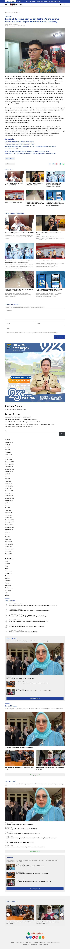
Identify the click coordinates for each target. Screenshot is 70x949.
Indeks (12, 942)
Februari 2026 (9, 457)
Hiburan (7, 568)
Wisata (7, 595)
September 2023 (9, 527)
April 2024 (8, 510)
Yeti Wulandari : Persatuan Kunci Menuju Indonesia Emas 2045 (22, 422)
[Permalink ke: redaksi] (6, 25)
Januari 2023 (8, 546)
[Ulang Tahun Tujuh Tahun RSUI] (14, 195)
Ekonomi (7, 563)
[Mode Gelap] (61, 4)
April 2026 (8, 452)
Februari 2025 (9, 486)
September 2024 (9, 498)
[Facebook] (27, 937)
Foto (6, 566)
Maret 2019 (8, 554)
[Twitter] (30, 937)
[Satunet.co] (15, 4)
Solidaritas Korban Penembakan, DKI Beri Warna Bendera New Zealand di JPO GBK (33, 605)
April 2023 (8, 539)
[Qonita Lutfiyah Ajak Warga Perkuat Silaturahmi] (35, 659)
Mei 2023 (7, 537)
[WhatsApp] (40, 937)
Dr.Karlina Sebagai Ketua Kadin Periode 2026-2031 (19, 141)
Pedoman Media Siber (53, 942)
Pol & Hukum (9, 588)
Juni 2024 (7, 505)
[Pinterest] (33, 937)
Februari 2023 (9, 544)
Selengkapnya (34, 698)
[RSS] (43, 937)
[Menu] (6, 4)
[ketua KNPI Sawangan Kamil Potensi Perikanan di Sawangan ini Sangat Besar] (35, 195)
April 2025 (8, 481)
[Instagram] (36, 937)
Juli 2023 (7, 532)
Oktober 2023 (9, 525)
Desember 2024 (9, 491)
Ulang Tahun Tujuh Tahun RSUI (13, 149)
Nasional (7, 576)
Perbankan (8, 585)
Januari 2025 (8, 488)
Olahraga (7, 578)
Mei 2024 (7, 508)
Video (6, 593)
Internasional (8, 571)
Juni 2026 (7, 447)
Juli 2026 (7, 445)
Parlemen (7, 580)
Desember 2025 (9, 462)
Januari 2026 (8, 459)
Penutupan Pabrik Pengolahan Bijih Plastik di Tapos (19, 144)
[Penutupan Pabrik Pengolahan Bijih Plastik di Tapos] (35, 176)
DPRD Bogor (16, 24)
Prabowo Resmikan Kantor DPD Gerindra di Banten (23, 632)
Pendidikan (8, 583)
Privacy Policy (27, 942)
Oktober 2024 (9, 495)
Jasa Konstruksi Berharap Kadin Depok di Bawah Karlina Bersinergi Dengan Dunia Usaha (29, 424)
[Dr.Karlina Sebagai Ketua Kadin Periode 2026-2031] (14, 176)
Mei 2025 (7, 478)
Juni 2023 (7, 534)
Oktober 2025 (9, 466)
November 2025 (9, 464)
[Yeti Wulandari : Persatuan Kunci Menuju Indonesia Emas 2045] (10, 692)
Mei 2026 (7, 449)
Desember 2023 (9, 520)
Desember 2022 (9, 549)
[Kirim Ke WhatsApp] (63, 164)
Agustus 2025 (9, 471)
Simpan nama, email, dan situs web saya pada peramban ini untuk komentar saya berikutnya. (32, 332)
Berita (7, 561)
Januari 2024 (8, 517)
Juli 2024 (7, 503)
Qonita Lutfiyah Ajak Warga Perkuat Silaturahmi (18, 417)
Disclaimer (42, 942)
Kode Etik (19, 942)
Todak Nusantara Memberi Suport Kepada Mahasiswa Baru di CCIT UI (25, 847)
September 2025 (9, 469)
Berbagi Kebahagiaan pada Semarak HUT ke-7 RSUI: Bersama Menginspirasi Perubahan (30, 146)
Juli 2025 (7, 474)
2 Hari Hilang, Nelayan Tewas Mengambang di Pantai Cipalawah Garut (29, 621)
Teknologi (8, 590)
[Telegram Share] (60, 164)
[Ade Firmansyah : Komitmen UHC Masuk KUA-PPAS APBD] (10, 684)
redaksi (10, 24)
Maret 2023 (8, 542)
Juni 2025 (7, 476)
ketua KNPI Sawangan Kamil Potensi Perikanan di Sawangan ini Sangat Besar (27, 151)
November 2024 (9, 493)
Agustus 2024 (9, 500)
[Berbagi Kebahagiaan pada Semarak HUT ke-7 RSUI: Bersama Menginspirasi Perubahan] (55, 176)
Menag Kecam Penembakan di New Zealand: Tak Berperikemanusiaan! (29, 610)
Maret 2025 (8, 483)
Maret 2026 (8, 454)
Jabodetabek (8, 16)
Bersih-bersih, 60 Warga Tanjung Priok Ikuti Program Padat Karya (28, 616)
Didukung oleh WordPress (29, 944)
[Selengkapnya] (63, 902)
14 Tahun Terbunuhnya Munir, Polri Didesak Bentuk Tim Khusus (26, 626)
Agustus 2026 (9, 442)
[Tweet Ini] (53, 164)
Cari (6, 431)
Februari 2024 (9, 515)
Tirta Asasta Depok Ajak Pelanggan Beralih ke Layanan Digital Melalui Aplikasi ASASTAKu (30, 153)
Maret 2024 (8, 512)
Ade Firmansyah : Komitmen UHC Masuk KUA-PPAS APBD (18, 1)
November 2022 (9, 551)
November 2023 (9, 522)
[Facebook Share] (50, 164)
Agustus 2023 (9, 529)
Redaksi (35, 942)
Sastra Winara (10, 158)
